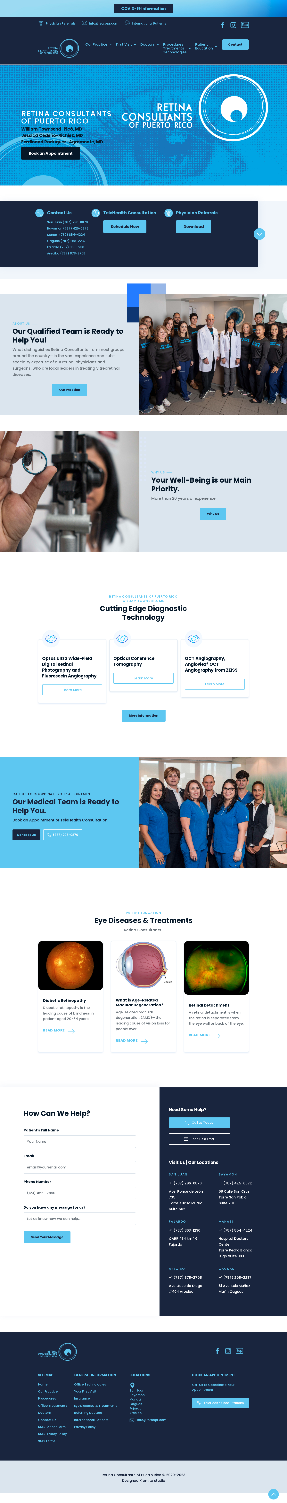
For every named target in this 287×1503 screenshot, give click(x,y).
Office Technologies (90, 1384)
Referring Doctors (88, 1413)
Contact (235, 44)
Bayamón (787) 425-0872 (67, 228)
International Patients (91, 1420)
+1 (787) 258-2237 (235, 1277)
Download (194, 226)
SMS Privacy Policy (52, 1434)
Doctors (44, 1413)
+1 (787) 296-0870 (185, 1183)
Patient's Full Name (41, 1130)
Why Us (213, 513)
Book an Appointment (51, 153)
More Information (143, 715)
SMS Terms (46, 1441)
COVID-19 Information (143, 8)
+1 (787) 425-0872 (235, 1183)
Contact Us (26, 835)
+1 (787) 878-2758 (185, 1277)
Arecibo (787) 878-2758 (66, 253)
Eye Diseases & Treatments (95, 1406)
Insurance (82, 1398)
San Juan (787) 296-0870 (67, 222)
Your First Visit (85, 1391)
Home (42, 1384)
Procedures (47, 1398)
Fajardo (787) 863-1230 (65, 247)
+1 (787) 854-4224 (235, 1230)
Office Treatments (52, 1406)
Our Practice (69, 390)
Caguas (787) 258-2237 (66, 241)
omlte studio (154, 1480)
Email (29, 1156)
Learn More (72, 689)
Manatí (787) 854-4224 (66, 235)
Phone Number (37, 1182)
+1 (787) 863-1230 (184, 1230)
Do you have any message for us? (55, 1207)
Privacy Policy (84, 1427)
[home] (55, 48)
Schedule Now (125, 226)
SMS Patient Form (52, 1427)
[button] (98, 44)
